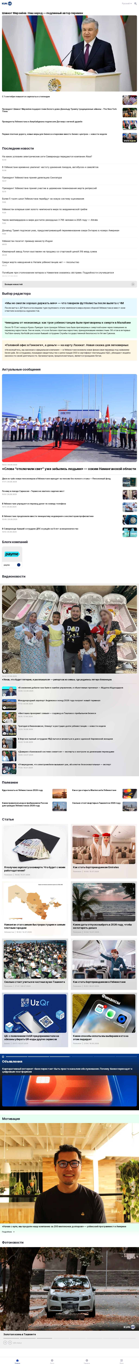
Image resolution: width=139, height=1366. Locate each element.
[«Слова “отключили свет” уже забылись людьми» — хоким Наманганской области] (69, 424)
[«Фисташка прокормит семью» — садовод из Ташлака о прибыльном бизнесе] (69, 717)
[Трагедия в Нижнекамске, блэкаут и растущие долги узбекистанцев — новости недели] (69, 730)
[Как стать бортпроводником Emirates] (104, 851)
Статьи (8, 819)
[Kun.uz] (7, 4)
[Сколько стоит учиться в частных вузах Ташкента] (35, 964)
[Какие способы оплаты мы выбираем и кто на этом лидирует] (104, 1020)
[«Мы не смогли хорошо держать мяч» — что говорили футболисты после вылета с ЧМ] (69, 307)
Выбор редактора (16, 294)
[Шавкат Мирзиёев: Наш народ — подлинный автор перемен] (69, 51)
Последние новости (18, 148)
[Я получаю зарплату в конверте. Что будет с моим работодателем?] (35, 851)
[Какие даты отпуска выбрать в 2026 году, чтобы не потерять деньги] (104, 908)
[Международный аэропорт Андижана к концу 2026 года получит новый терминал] (69, 704)
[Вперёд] (10, 1346)
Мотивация (11, 1119)
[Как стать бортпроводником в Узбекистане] (104, 964)
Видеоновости (13, 576)
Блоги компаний (15, 542)
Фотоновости (12, 1242)
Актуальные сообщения (21, 369)
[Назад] (5, 1346)
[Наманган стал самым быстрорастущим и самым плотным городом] (35, 908)
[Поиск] (135, 3)
